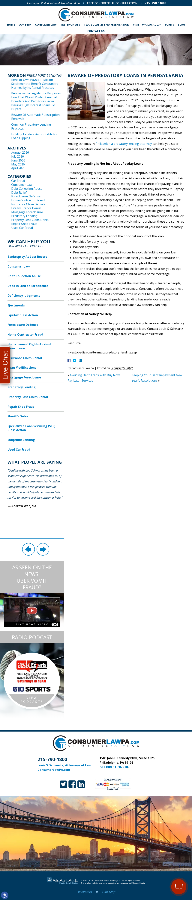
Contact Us (96, 31)
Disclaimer (84, 892)
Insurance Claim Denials (28, 204)
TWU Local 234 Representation (106, 24)
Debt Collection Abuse (26, 189)
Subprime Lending (21, 440)
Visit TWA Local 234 (147, 24)
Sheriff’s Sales (18, 416)
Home (11, 24)
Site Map (109, 892)
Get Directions (112, 767)
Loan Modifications (22, 367)
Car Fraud (18, 181)
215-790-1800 (155, 3)
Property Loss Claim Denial (30, 220)
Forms (169, 24)
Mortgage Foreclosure (27, 212)
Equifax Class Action (23, 315)
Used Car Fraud (22, 228)
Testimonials (70, 24)
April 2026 (18, 168)
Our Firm (25, 24)
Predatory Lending (24, 216)
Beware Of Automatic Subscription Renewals (35, 117)
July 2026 (17, 156)
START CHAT (161, 865)
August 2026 (20, 152)
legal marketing (109, 883)
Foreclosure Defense (25, 196)
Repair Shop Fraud (24, 224)
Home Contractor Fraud (28, 200)
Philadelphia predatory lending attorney (124, 144)
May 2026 (18, 164)
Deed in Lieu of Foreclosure (28, 286)
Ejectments (16, 305)
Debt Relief (19, 192)
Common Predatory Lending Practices (31, 126)
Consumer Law (46, 24)
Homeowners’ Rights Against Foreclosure (29, 346)
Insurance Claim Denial (25, 358)
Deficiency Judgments (24, 295)
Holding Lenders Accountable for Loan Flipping (34, 136)
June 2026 (18, 160)
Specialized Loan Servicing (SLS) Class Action (31, 428)
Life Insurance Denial (26, 208)
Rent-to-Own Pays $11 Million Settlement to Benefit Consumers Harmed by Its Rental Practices (34, 84)
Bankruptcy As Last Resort (27, 257)
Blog (181, 24)
